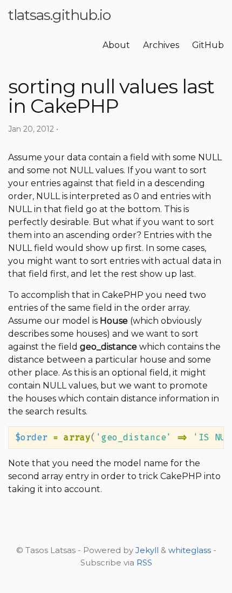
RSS (144, 562)
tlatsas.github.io (59, 15)
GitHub (208, 45)
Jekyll (147, 550)
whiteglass (189, 550)
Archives (161, 45)
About (116, 45)
